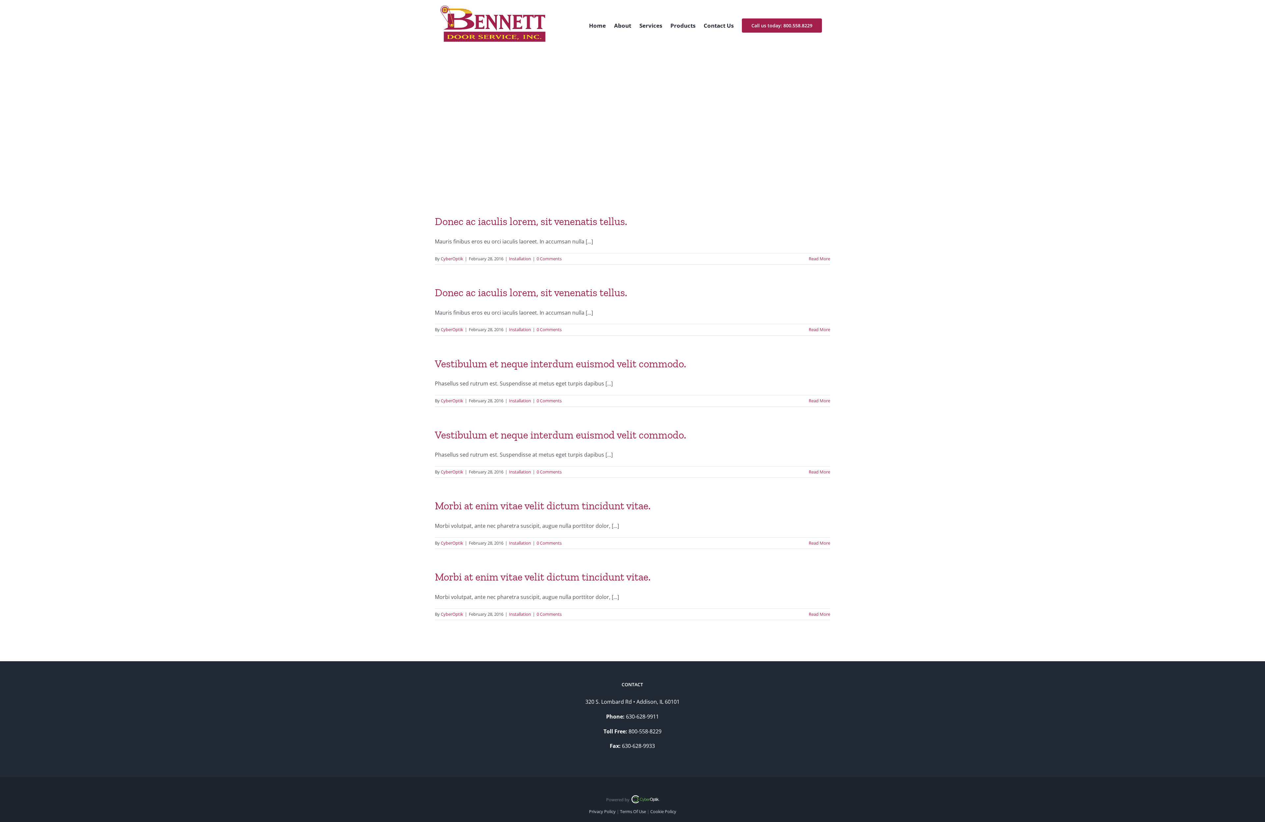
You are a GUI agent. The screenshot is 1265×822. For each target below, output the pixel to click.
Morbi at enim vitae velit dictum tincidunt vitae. (543, 505)
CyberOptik (452, 259)
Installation (520, 259)
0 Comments (549, 259)
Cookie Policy (663, 811)
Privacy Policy (602, 811)
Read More (819, 259)
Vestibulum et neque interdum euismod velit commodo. (560, 363)
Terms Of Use (633, 811)
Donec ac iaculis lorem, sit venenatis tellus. (531, 221)
